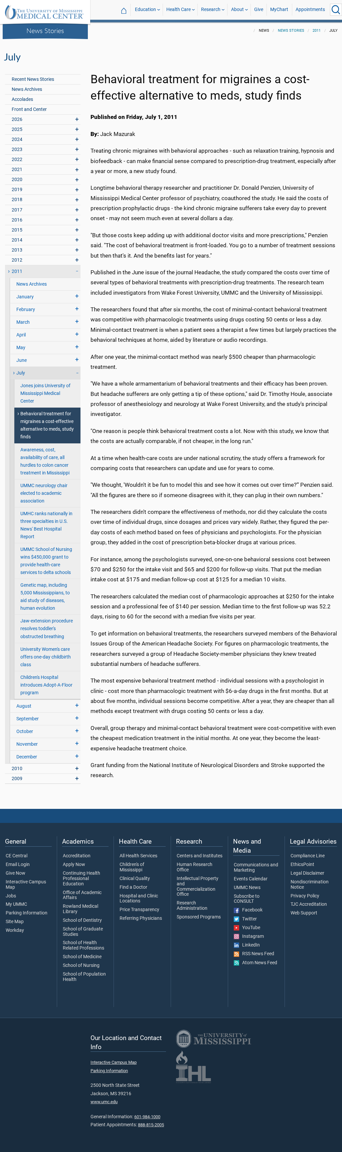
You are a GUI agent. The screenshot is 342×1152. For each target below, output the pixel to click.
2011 (317, 30)
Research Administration (192, 905)
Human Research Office (194, 867)
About (237, 9)
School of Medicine (82, 957)
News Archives (27, 89)
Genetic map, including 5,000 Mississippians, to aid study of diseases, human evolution (45, 596)
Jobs (11, 896)
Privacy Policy (305, 896)
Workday (15, 930)
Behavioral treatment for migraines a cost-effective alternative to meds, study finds (47, 425)
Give (258, 9)
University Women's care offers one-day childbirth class (45, 657)
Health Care (178, 9)
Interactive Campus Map (26, 884)
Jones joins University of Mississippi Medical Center (45, 393)
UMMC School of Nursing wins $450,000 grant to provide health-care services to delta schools (46, 561)
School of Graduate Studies (83, 931)
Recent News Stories (33, 79)
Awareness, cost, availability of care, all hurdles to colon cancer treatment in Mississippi (44, 461)
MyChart (279, 9)
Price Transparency (139, 909)
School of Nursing (81, 965)
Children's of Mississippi (132, 867)
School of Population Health (84, 977)
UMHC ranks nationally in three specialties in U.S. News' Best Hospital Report (46, 525)
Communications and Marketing (256, 867)
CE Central (16, 856)
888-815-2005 (151, 1124)
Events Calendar (251, 879)
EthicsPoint (302, 864)
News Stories (45, 30)
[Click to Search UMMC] (336, 10)
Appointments (310, 9)
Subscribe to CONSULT (247, 899)
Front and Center (29, 109)
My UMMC (16, 904)
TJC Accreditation (309, 904)
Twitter (248, 919)
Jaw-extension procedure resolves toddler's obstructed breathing (46, 628)
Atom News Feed (258, 963)
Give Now (15, 873)
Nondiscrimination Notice (310, 884)
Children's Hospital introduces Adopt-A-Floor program (46, 685)
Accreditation (77, 856)
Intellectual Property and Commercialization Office (197, 886)
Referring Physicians (141, 918)
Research (210, 9)
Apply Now (74, 864)
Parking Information (26, 913)
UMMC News (247, 887)
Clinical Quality (135, 878)
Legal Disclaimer (307, 873)
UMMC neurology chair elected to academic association (43, 493)
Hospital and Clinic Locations (139, 898)
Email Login (18, 864)
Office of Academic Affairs (82, 895)
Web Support (304, 913)
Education (145, 9)
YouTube (249, 927)
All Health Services (138, 856)
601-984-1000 (147, 1116)
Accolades (22, 99)
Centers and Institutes (199, 856)
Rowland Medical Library (80, 909)
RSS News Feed (256, 954)
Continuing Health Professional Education (81, 879)
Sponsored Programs (199, 917)
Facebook (251, 910)
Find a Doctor (133, 887)
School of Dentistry (82, 920)
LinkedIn (249, 945)
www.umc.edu (104, 1101)
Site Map (15, 921)
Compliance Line (308, 856)
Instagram (251, 936)
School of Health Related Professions (83, 945)
